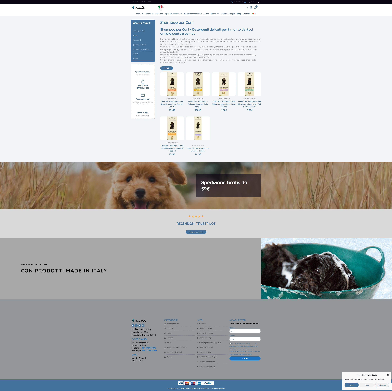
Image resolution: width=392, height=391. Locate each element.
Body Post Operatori (193, 14)
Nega (367, 385)
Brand (213, 14)
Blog (239, 14)
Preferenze (382, 385)
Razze (148, 14)
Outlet (206, 14)
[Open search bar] (247, 7)
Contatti (246, 14)
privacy (252, 343)
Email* (232, 336)
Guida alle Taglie (228, 14)
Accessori (159, 14)
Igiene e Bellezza (172, 14)
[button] (388, 375)
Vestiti (138, 14)
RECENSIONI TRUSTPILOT (196, 223)
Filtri (166, 68)
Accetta (351, 385)
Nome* (232, 328)
